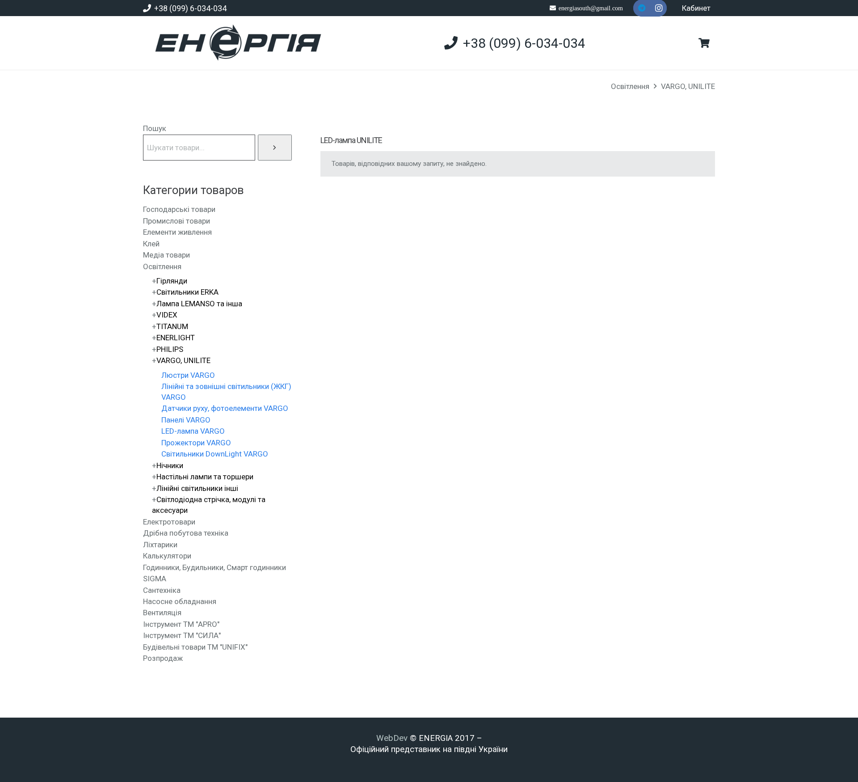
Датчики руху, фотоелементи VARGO (224, 408)
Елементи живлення (177, 232)
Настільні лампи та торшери (204, 476)
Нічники (169, 465)
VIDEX (166, 314)
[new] (234, 43)
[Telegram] (641, 8)
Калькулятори (167, 555)
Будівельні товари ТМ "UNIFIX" (195, 647)
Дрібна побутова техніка (185, 532)
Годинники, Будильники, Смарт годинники (214, 567)
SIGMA (154, 578)
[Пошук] (275, 147)
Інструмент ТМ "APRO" (181, 624)
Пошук (154, 128)
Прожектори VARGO (196, 442)
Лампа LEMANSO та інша (199, 303)
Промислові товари (176, 220)
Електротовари (169, 521)
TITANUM (172, 326)
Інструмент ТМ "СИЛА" (182, 635)
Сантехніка (162, 590)
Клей (151, 243)
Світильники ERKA (187, 291)
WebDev (393, 738)
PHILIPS (169, 349)
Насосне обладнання (179, 601)
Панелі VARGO (185, 419)
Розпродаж (163, 658)
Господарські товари (179, 209)
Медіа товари (166, 254)
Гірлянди (171, 280)
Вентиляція (162, 612)
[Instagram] (658, 8)
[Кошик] (704, 43)
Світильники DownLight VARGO (214, 453)
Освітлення (630, 86)
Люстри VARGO (188, 375)
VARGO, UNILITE (688, 86)
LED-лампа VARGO (193, 431)
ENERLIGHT (175, 337)
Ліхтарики (160, 544)
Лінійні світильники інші (197, 488)
